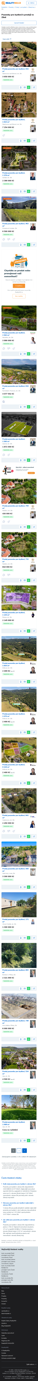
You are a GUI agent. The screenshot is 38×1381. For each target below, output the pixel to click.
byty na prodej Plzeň (7, 1253)
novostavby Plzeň (7, 1257)
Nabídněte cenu (8, 80)
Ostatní (3, 1304)
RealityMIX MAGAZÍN (7, 1343)
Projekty (3, 1296)
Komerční (4, 1301)
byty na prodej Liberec (8, 1259)
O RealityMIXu (5, 1350)
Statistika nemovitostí (7, 1333)
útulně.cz (4, 1323)
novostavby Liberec (7, 1264)
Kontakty (4, 1338)
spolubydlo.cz (5, 1311)
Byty (2, 1291)
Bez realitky (19, 296)
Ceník (3, 1335)
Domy (3, 1293)
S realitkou (18, 286)
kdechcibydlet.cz (6, 1313)
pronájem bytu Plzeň (7, 1255)
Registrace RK (5, 1341)
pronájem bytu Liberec (8, 1262)
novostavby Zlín (6, 1282)
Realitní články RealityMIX (8, 1321)
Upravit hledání (19, 23)
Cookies (3, 1353)
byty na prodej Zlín (7, 1278)
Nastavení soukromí (7, 1356)
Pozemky (4, 1299)
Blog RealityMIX (6, 1326)
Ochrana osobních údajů (8, 1358)
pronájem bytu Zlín (7, 1280)
